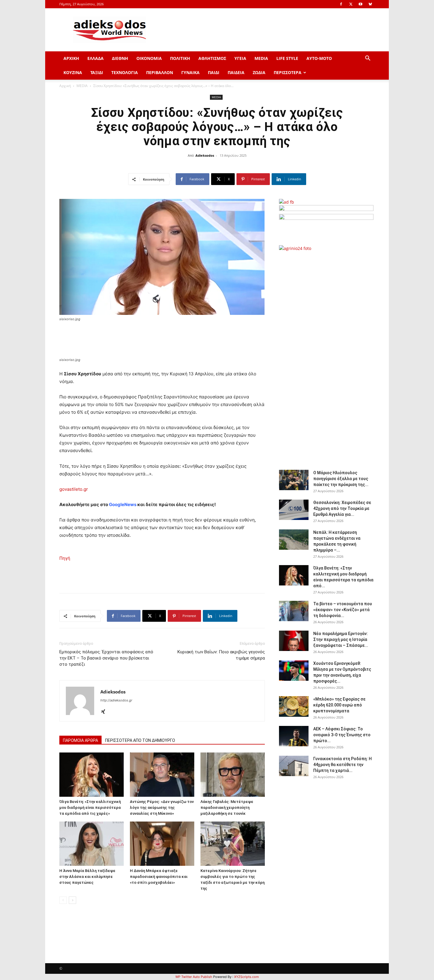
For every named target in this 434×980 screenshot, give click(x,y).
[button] (367, 59)
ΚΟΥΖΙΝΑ (72, 72)
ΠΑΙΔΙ (213, 72)
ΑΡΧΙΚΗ (71, 58)
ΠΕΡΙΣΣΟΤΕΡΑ (287, 72)
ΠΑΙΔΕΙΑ (236, 72)
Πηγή (64, 558)
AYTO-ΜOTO (319, 58)
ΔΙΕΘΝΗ (120, 58)
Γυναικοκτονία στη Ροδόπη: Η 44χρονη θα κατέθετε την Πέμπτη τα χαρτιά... (342, 764)
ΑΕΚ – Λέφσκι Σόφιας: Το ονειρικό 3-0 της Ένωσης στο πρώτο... (342, 735)
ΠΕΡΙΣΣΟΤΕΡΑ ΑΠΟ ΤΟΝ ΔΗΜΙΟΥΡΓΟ (140, 740)
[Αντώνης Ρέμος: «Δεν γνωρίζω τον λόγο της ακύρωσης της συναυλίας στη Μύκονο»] (162, 774)
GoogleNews (122, 504)
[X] (350, 4)
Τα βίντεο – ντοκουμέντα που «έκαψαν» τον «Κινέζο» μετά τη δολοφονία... (342, 609)
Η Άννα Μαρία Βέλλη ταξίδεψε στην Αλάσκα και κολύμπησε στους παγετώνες (87, 876)
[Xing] (105, 712)
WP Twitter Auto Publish (193, 977)
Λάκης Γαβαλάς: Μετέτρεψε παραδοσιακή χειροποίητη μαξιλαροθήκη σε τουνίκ (226, 807)
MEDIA (261, 58)
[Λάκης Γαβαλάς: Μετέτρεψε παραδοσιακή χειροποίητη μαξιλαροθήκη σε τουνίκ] (232, 774)
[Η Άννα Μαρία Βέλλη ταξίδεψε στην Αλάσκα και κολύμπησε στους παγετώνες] (91, 844)
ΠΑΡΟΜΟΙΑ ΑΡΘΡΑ (80, 740)
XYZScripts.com (246, 977)
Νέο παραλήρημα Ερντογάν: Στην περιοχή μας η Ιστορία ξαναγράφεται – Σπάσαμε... (340, 639)
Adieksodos (204, 155)
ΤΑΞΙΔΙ (96, 72)
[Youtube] (360, 4)
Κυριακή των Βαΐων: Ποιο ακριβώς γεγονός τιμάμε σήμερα (221, 655)
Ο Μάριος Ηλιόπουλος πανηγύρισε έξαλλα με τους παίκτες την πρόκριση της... (340, 478)
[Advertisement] (326, 357)
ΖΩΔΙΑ (259, 72)
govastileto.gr (73, 489)
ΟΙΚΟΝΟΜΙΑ (149, 58)
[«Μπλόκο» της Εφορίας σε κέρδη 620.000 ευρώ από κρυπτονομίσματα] (294, 706)
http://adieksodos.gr (116, 700)
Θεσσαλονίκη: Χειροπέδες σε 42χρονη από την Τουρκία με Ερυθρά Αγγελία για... (342, 508)
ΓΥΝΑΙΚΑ (190, 72)
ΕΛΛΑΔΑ (95, 58)
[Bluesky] (370, 4)
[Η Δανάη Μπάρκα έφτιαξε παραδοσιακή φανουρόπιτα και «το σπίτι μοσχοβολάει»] (162, 844)
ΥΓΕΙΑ (240, 58)
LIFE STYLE (287, 58)
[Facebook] (341, 4)
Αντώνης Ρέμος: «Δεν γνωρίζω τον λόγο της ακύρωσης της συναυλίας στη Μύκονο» (162, 807)
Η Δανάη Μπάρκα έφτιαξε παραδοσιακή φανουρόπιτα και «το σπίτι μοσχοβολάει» (158, 876)
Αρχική (65, 85)
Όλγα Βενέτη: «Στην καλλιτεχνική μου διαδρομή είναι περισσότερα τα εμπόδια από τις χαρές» (90, 807)
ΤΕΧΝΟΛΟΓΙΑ (124, 72)
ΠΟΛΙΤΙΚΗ (180, 58)
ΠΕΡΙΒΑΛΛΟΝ (159, 72)
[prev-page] (63, 900)
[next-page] (72, 900)
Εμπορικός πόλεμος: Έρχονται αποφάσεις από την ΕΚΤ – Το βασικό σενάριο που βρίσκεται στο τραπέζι (106, 658)
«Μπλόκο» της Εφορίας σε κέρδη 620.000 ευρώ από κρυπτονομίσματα (339, 705)
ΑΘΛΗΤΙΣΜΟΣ (212, 58)
